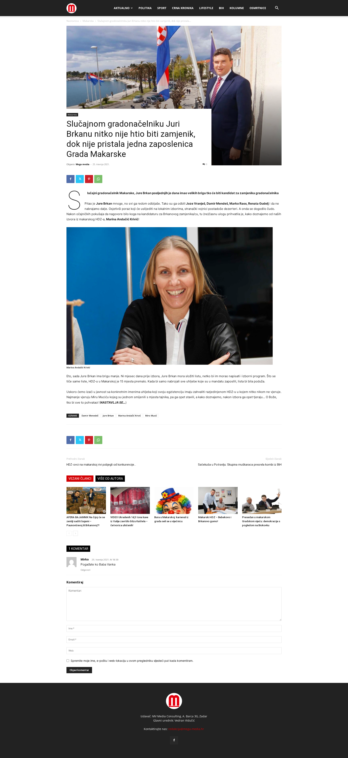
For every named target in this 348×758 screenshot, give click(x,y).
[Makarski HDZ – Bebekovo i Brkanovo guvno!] (218, 500)
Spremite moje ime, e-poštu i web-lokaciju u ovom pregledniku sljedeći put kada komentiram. (132, 660)
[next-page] (75, 533)
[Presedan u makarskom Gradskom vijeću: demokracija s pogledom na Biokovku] (262, 500)
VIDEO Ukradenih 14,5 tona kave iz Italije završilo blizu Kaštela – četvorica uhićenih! (129, 521)
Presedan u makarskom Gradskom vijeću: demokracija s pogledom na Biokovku (261, 521)
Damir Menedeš (90, 415)
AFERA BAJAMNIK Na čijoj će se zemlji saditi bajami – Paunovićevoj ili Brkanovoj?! (85, 521)
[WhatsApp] (98, 179)
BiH (221, 8)
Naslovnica (72, 21)
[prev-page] (68, 533)
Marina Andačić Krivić (129, 415)
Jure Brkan (108, 415)
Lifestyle (206, 8)
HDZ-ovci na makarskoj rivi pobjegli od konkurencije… (101, 464)
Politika (145, 8)
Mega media (82, 164)
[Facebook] (70, 179)
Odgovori (85, 569)
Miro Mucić (151, 415)
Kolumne (237, 8)
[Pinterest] (89, 179)
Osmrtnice (258, 8)
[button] (277, 8)
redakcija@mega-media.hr (186, 729)
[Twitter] (80, 179)
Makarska (88, 21)
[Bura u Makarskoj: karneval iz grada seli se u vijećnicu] (174, 500)
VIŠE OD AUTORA (110, 478)
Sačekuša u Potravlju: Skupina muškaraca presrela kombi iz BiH (240, 464)
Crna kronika (183, 8)
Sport (161, 8)
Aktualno (121, 8)
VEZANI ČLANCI (79, 478)
